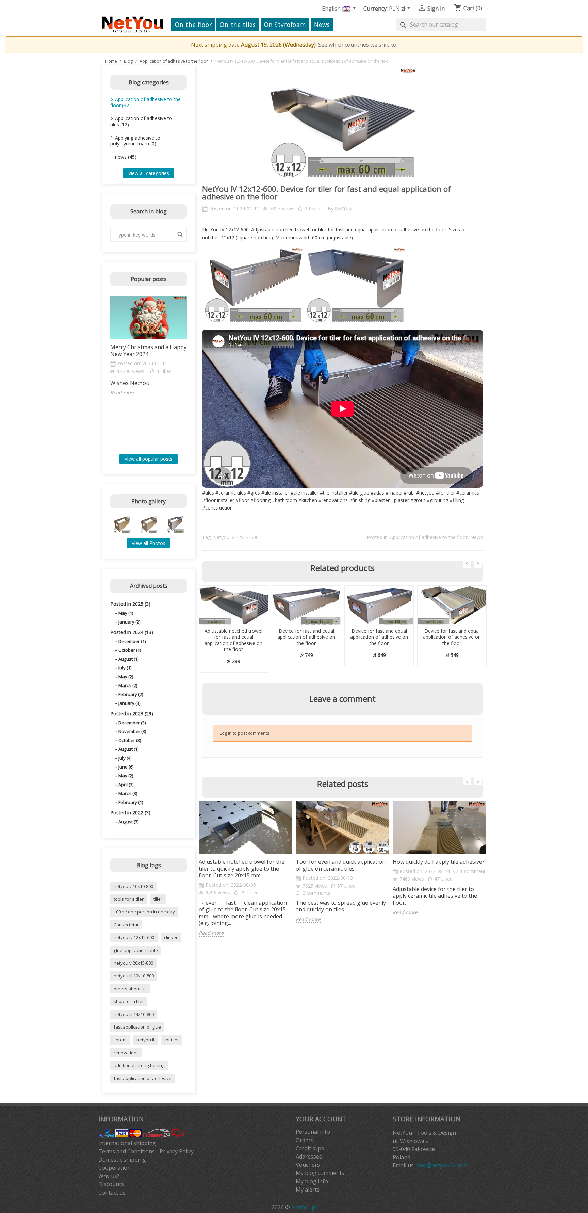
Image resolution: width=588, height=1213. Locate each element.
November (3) (132, 731)
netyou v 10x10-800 (133, 886)
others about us (130, 989)
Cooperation (114, 1167)
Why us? (108, 1176)
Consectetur (126, 925)
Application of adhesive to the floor (429, 537)
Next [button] (191, 372)
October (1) (129, 650)
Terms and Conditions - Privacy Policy (146, 1151)
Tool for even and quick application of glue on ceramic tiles (341, 865)
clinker (171, 937)
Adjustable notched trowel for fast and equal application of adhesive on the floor (233, 640)
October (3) (129, 740)
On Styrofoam (285, 24)
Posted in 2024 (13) (131, 632)
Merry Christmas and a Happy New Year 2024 (148, 350)
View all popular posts (149, 459)
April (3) (125, 784)
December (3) (132, 722)
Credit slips (310, 1148)
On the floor (193, 24)
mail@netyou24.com (441, 1165)
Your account (321, 1118)
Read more (122, 393)
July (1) (124, 668)
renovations (126, 1053)
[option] (148, 346)
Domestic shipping (122, 1159)
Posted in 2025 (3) (130, 604)
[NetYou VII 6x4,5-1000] (149, 524)
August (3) (128, 822)
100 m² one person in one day (144, 912)
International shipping (127, 1143)
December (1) (132, 641)
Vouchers (308, 1164)
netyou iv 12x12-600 (134, 937)
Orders (304, 1140)
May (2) (125, 677)
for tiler (171, 1040)
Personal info (313, 1131)
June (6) (125, 767)
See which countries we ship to (357, 44)
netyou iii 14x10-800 (134, 1014)
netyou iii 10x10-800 (134, 976)
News (322, 24)
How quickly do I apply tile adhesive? (439, 862)
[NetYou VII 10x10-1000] (175, 524)
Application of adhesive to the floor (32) (145, 102)
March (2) (127, 685)
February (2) (130, 694)
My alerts (308, 1189)
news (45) (125, 156)
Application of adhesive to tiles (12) (141, 121)
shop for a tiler (129, 1001)
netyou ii (145, 1040)
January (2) (129, 622)
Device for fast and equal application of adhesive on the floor (306, 637)
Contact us (112, 1192)
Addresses (309, 1156)
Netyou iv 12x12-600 (236, 537)
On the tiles (238, 24)
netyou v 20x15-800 (133, 963)
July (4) (124, 758)
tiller (157, 899)
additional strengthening (139, 1065)
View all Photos (148, 543)
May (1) (125, 613)
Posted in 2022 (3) (130, 812)
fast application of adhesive (143, 1078)
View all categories (148, 173)
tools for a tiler (129, 899)
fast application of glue (137, 1027)
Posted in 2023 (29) (131, 713)
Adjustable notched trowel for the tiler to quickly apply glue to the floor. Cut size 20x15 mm (241, 868)
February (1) (130, 802)
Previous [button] (106, 372)
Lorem (120, 1040)
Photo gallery (148, 501)
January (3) (129, 703)
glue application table (136, 950)
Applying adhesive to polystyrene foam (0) (135, 140)
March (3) (127, 793)
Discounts (111, 1184)
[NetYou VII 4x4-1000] (122, 524)
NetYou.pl (303, 1207)
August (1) (128, 659)
